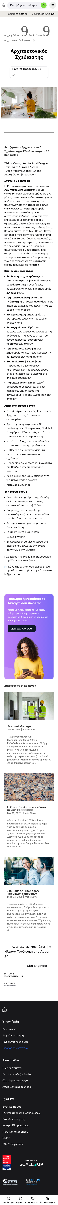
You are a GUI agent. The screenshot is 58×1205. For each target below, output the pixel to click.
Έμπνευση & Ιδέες (17, 13)
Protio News (10, 985)
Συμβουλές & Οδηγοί (43, 13)
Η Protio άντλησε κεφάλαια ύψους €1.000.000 (26, 809)
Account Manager (19, 726)
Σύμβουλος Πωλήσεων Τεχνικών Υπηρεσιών (23, 892)
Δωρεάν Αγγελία (21, 628)
